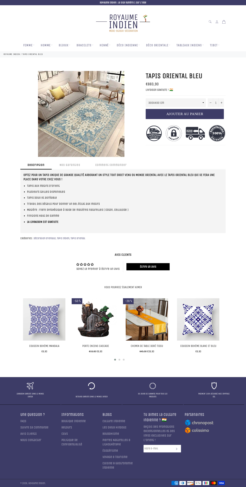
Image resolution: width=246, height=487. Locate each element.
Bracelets (84, 45)
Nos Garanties (70, 165)
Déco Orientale (157, 45)
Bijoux (63, 45)
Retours (66, 427)
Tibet (214, 45)
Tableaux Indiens (189, 45)
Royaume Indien (36, 483)
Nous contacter (30, 440)
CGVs (64, 434)
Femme (28, 45)
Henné (104, 45)
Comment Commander (111, 165)
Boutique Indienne (73, 421)
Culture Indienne (113, 421)
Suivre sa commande (34, 427)
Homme (46, 45)
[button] (115, 359)
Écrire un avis (148, 266)
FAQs (23, 421)
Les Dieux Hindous (114, 427)
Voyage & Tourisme (115, 457)
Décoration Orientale (45, 238)
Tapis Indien (63, 238)
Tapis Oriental (78, 238)
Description (36, 165)
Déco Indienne (127, 45)
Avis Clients (28, 434)
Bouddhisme (110, 434)
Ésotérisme (110, 451)
